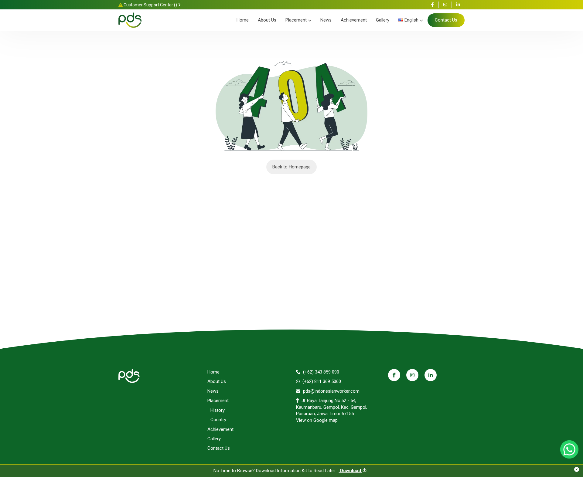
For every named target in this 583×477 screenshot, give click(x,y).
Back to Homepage (291, 167)
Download (350, 470)
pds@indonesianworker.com (331, 391)
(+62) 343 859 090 (320, 372)
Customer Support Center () (150, 4)
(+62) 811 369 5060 (321, 381)
